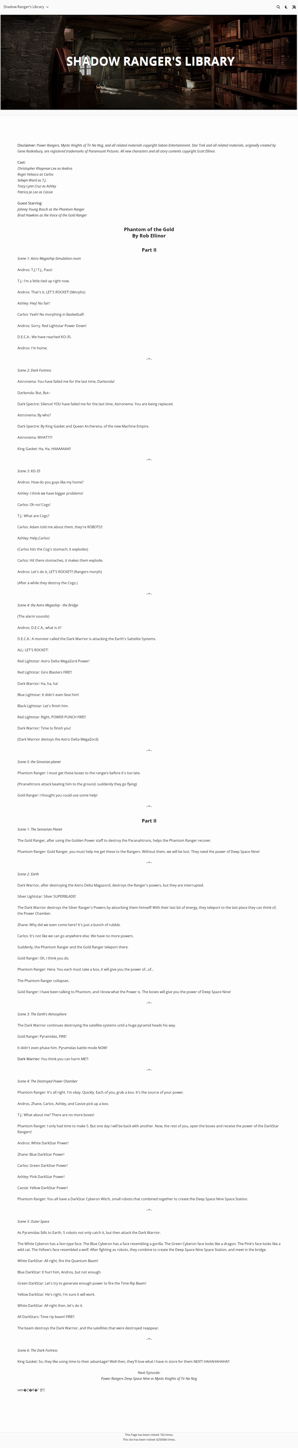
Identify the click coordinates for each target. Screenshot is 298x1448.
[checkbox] (286, 7)
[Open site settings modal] (294, 7)
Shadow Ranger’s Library (23, 6)
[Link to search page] (278, 7)
